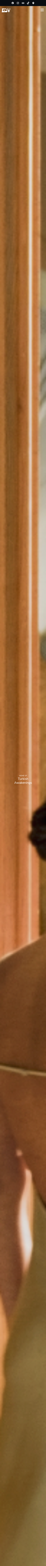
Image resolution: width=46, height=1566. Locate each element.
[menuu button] (42, 10)
